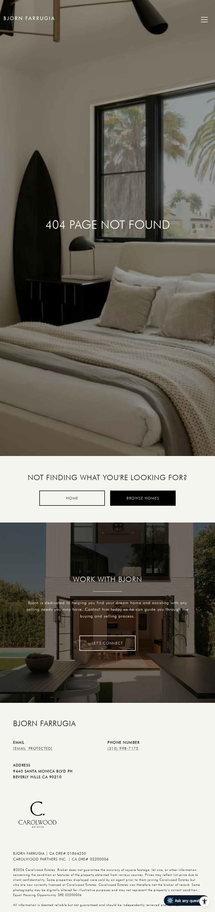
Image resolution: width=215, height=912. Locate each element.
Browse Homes (143, 498)
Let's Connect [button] (107, 643)
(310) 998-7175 (123, 748)
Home (72, 498)
